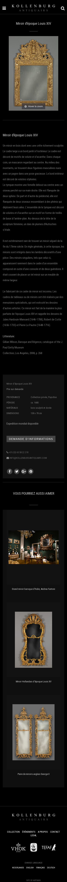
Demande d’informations (31, 438)
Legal (34, 835)
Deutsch (51, 867)
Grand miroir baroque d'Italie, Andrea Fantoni (33, 589)
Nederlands (18, 867)
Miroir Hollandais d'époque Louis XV (33, 681)
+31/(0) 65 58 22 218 (18, 452)
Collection (13, 831)
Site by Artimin (33, 880)
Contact (55, 831)
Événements (28, 831)
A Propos (43, 831)
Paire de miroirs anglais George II (34, 774)
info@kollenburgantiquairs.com (28, 458)
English (30, 867)
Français (40, 867)
